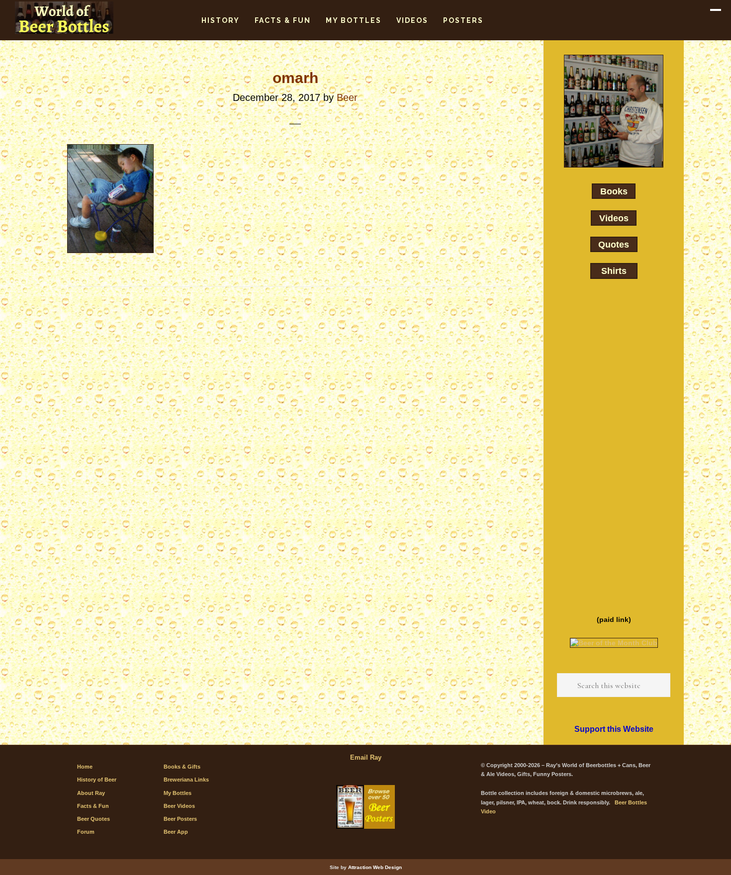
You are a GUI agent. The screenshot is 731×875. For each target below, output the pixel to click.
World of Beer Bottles (64, 17)
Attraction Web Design (375, 867)
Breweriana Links (186, 780)
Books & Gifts (182, 767)
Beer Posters (180, 819)
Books (614, 191)
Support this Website (613, 729)
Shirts (614, 271)
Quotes (613, 245)
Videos (614, 218)
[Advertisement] (613, 449)
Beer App (176, 832)
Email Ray (365, 757)
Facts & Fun (93, 806)
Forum (85, 832)
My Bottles (177, 793)
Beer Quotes (93, 819)
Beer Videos (179, 806)
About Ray (91, 793)
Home (84, 767)
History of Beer (96, 780)
